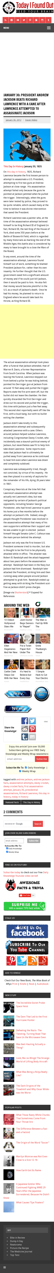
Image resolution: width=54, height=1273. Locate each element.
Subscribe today (11, 872)
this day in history (16, 171)
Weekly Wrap (29, 771)
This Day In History (13, 166)
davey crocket (41, 783)
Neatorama (16, 1244)
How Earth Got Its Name (28, 1170)
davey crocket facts (13, 786)
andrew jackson (24, 779)
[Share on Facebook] (24, 720)
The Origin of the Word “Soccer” (32, 1142)
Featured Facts (12, 802)
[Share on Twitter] (32, 720)
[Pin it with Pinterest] (32, 728)
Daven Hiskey (31, 120)
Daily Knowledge (36, 767)
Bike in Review (17, 1237)
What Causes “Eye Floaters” (30, 1202)
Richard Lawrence (28, 793)
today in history (20, 796)
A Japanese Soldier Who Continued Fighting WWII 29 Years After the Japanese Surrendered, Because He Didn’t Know (26, 1191)
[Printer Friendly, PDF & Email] (46, 721)
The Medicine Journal (21, 1251)
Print (14, 984)
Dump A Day (16, 1241)
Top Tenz (14, 1255)
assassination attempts (21, 783)
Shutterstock (21, 592)
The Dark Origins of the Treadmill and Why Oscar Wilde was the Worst (32, 1089)
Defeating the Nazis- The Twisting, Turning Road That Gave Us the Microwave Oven (31, 1034)
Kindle (23, 984)
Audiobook (42, 984)
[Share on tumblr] (24, 736)
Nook (31, 984)
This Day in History (31, 802)
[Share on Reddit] (24, 728)
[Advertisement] (27, 61)
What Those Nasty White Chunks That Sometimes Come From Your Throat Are (33, 1118)
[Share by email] (32, 736)
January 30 (18, 790)
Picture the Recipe (19, 1248)
